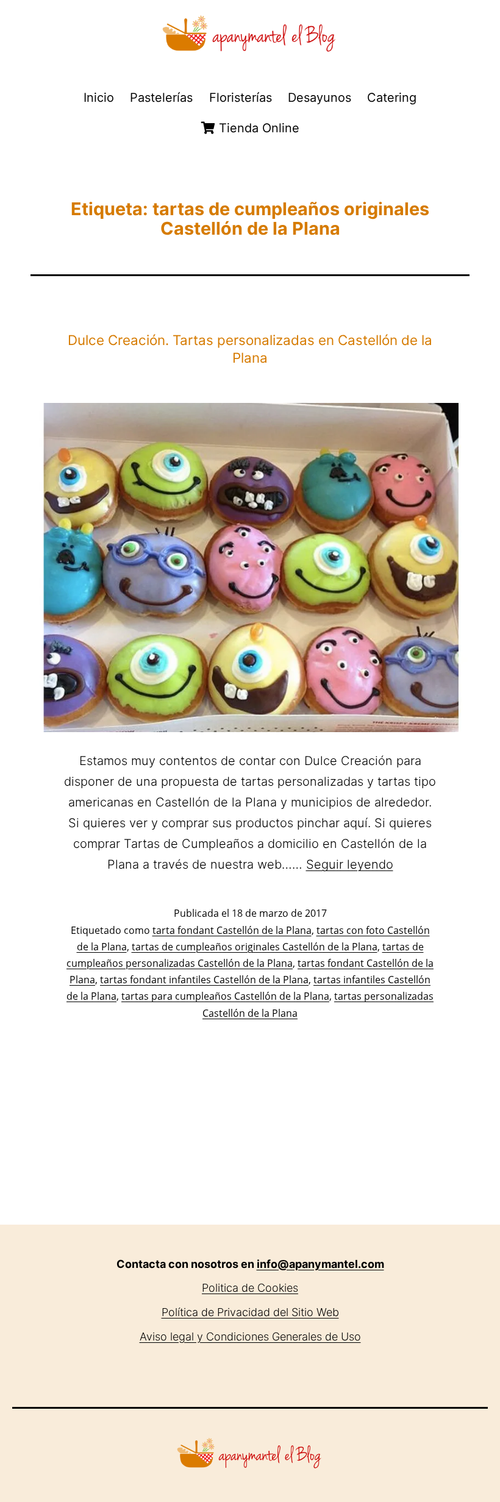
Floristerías (240, 97)
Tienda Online (257, 128)
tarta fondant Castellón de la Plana (232, 930)
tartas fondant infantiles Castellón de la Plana (204, 979)
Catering (391, 97)
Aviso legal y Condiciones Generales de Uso (250, 1336)
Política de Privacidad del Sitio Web (250, 1312)
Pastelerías (161, 97)
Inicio (99, 97)
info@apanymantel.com (320, 1264)
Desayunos (319, 97)
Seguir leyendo (349, 864)
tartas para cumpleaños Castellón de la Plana (225, 996)
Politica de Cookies (250, 1287)
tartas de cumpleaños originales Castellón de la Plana (254, 946)
